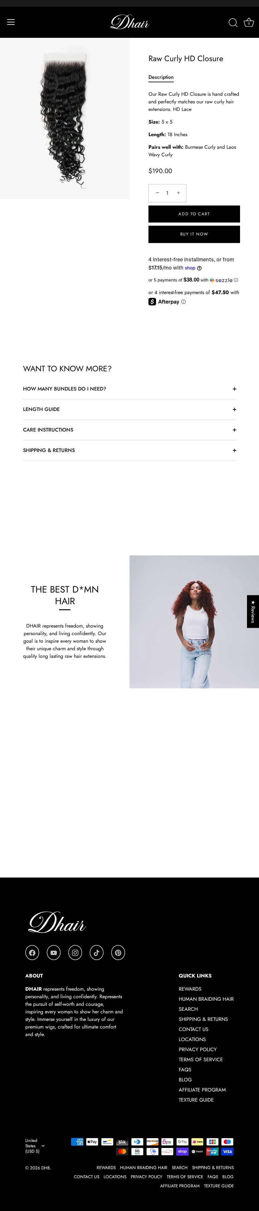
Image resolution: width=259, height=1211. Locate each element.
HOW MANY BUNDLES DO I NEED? (64, 388)
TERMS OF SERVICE (201, 1059)
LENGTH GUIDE (41, 409)
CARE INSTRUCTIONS (48, 429)
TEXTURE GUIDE (196, 1100)
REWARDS (190, 989)
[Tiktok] (96, 952)
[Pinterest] (118, 952)
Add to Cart (194, 214)
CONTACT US (193, 1029)
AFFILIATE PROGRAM (202, 1089)
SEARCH (188, 1009)
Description (161, 77)
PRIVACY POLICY (198, 1049)
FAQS (185, 1069)
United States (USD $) (32, 1146)
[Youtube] (54, 952)
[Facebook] (32, 952)
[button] (194, 280)
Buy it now (194, 234)
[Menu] (11, 22)
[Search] (233, 23)
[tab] (164, 77)
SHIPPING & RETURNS (49, 450)
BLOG (185, 1079)
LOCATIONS (192, 1039)
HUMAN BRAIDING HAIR (206, 999)
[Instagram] (75, 952)
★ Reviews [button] (253, 611)
